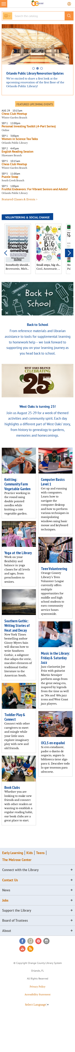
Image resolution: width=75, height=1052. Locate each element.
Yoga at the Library (18, 552)
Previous (6, 253)
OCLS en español (53, 742)
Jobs (5, 900)
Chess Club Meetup (14, 114)
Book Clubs (12, 787)
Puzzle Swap (10, 177)
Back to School (37, 324)
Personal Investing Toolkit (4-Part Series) (29, 126)
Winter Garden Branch (14, 117)
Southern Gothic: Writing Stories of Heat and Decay (17, 625)
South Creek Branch (13, 180)
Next (69, 253)
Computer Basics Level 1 (53, 482)
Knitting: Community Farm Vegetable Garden (17, 484)
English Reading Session (17, 152)
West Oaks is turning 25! (37, 406)
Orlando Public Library (15, 142)
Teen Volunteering (54, 568)
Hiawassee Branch (12, 155)
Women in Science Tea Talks (20, 139)
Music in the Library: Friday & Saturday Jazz (55, 658)
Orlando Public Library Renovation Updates (35, 73)
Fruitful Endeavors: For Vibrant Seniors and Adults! (35, 189)
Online (5, 130)
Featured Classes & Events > (19, 199)
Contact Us (10, 880)
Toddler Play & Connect (14, 717)
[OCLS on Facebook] (22, 941)
